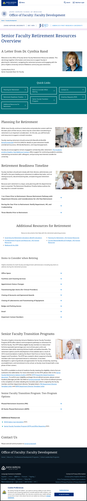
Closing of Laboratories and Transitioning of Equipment (22, 301)
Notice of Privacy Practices (64, 482)
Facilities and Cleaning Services (13, 279)
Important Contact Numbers (12, 317)
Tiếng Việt (27, 479)
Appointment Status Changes (12, 284)
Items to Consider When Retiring (40, 91)
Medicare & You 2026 (11, 245)
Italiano (19, 479)
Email (3, 311)
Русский (3, 479)
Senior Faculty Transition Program (40, 100)
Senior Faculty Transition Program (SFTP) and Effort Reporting (24, 426)
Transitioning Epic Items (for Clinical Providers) (19, 290)
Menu (22, 3)
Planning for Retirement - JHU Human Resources (63, 238)
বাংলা (35, 482)
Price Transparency (63, 479)
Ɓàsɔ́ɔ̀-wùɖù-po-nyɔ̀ (7, 482)
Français (24, 477)
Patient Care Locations (78, 479)
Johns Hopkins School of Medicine (25, 12)
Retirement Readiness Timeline (13, 97)
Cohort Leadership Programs (49, 457)
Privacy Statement (80, 482)
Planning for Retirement (11, 90)
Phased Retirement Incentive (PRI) (14, 404)
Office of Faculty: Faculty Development (37, 15)
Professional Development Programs (27, 457)
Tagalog (31, 477)
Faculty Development (11, 20)
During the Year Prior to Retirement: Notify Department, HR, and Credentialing (26, 205)
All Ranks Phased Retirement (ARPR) (15, 409)
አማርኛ (10, 477)
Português (11, 479)
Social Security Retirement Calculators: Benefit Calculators (23, 238)
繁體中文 (17, 477)
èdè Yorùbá (28, 482)
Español (3, 477)
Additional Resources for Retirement (11, 105)
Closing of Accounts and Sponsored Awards (17, 295)
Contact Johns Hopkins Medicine (75, 477)
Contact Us (64, 90)
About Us (10, 457)
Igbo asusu (19, 482)
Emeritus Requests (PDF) (69, 97)
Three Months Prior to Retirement (14, 212)
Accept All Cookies (64, 494)
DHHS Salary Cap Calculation (13, 422)
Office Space (6, 273)
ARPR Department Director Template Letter (29, 386)
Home (2, 20)
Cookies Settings (64, 490)
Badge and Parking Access (11, 306)
